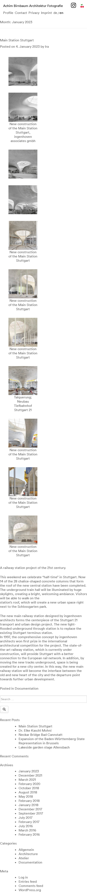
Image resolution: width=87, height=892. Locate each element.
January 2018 (28, 805)
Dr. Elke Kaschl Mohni (35, 730)
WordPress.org (30, 890)
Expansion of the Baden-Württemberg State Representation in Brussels (52, 741)
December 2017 (30, 809)
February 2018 (29, 801)
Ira (47, 46)
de (55, 13)
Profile (8, 13)
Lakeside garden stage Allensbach (44, 747)
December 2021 (30, 775)
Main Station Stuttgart (17, 40)
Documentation (26, 688)
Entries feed (28, 881)
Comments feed (31, 886)
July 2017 (26, 817)
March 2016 (27, 830)
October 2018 (29, 788)
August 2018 (28, 792)
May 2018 (26, 796)
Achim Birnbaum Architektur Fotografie (33, 6)
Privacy (34, 13)
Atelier (24, 858)
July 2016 (26, 826)
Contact (21, 13)
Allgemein (26, 849)
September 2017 (31, 813)
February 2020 (29, 784)
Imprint (46, 13)
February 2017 (29, 822)
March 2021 (27, 779)
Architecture (28, 854)
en (61, 13)
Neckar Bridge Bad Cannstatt (41, 734)
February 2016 (29, 834)
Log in (23, 877)
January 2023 (29, 771)
